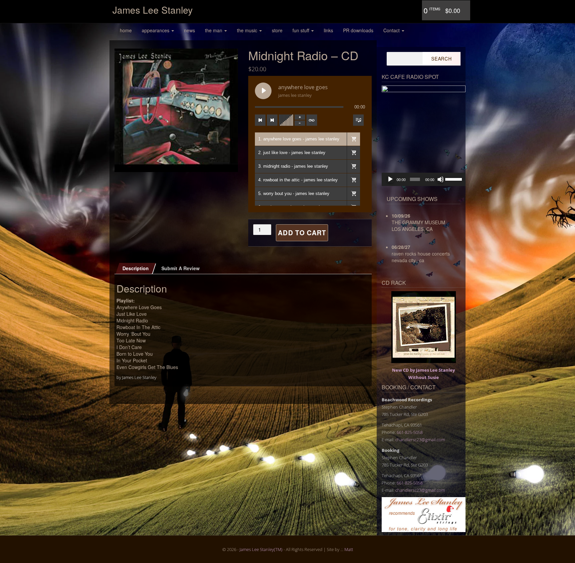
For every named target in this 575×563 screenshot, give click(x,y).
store (277, 30)
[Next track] (272, 120)
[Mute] (440, 179)
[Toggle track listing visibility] (358, 120)
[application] (424, 179)
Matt (348, 549)
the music (248, 30)
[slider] (453, 179)
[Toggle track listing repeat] (311, 120)
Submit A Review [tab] (180, 268)
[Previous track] (260, 120)
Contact (392, 30)
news (189, 30)
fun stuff (301, 30)
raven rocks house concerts (421, 253)
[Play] (390, 179)
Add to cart (302, 232)
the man (214, 30)
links (328, 30)
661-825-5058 (410, 432)
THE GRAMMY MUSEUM (418, 222)
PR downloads (358, 30)
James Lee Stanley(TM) (261, 549)
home (126, 30)
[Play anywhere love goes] (263, 91)
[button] (353, 139)
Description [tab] (135, 268)
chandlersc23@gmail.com (420, 440)
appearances (156, 30)
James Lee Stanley (152, 9)
